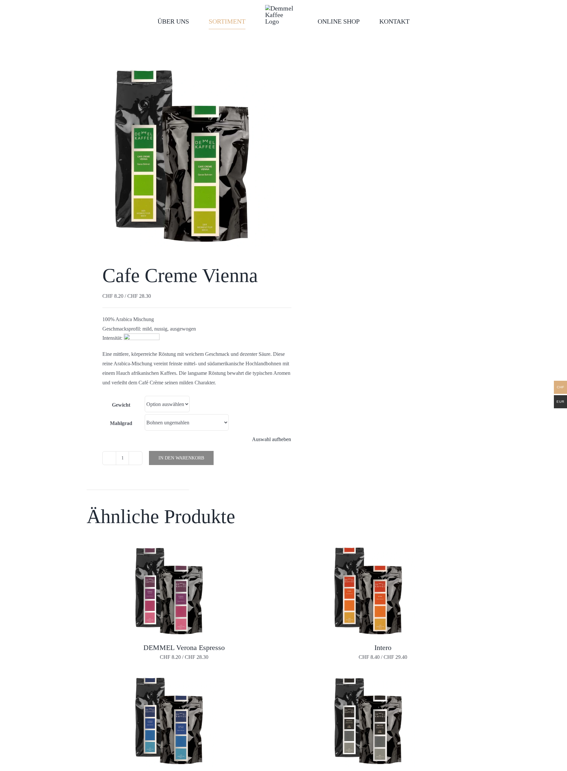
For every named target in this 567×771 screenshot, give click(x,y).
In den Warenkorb (181, 458)
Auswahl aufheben (271, 439)
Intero (382, 647)
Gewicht (121, 405)
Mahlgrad (121, 423)
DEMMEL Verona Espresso (184, 647)
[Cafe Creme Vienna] (181, 151)
